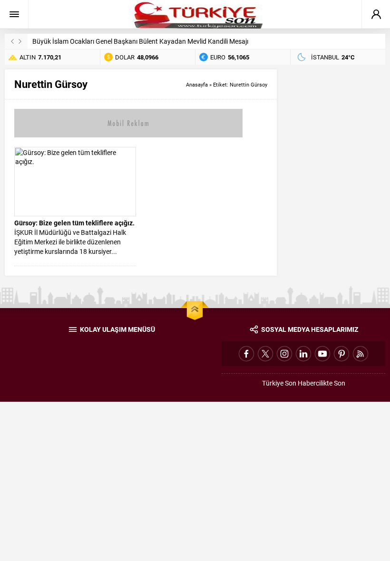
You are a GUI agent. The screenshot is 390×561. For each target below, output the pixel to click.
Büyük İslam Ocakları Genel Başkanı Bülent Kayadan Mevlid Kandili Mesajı (140, 41)
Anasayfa (197, 84)
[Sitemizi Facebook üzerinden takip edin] (246, 354)
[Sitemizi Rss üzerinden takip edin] (360, 354)
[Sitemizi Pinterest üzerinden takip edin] (341, 354)
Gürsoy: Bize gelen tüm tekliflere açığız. (74, 222)
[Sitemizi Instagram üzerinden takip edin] (284, 354)
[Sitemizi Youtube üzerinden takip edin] (322, 354)
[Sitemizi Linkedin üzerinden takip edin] (303, 354)
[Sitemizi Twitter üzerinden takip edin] (265, 354)
